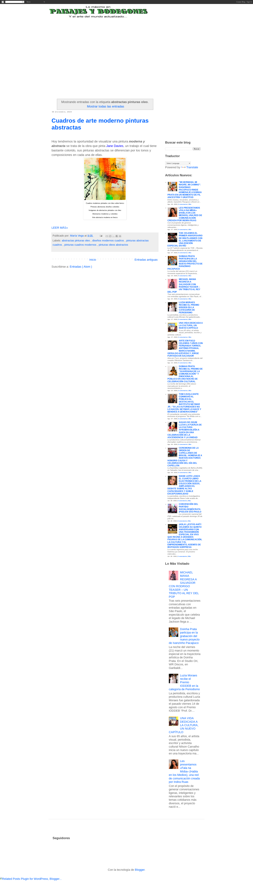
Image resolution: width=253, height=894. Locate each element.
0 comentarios (183, 204)
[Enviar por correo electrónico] (107, 236)
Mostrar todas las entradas (105, 106)
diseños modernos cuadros (108, 240)
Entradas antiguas (146, 259)
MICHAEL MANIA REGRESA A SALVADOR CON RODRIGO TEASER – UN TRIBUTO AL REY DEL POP (184, 584)
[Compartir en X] (113, 236)
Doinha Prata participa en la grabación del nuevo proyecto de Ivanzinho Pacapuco (184, 636)
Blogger (140, 869)
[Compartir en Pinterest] (120, 236)
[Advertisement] (116, 34)
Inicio (92, 259)
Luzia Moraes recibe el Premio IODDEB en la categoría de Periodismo (189, 307)
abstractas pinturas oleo (76, 240)
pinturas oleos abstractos (113, 244)
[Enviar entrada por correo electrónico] (101, 235)
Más (190, 204)
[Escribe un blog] (110, 236)
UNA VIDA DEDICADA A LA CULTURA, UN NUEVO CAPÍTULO (191, 325)
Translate (192, 167)
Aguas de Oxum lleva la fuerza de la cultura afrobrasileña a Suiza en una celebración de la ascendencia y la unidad (184, 430)
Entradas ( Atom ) (81, 266)
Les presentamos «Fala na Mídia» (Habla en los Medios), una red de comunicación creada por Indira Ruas (184, 771)
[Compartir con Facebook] (116, 236)
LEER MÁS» (60, 227)
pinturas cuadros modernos (80, 244)
